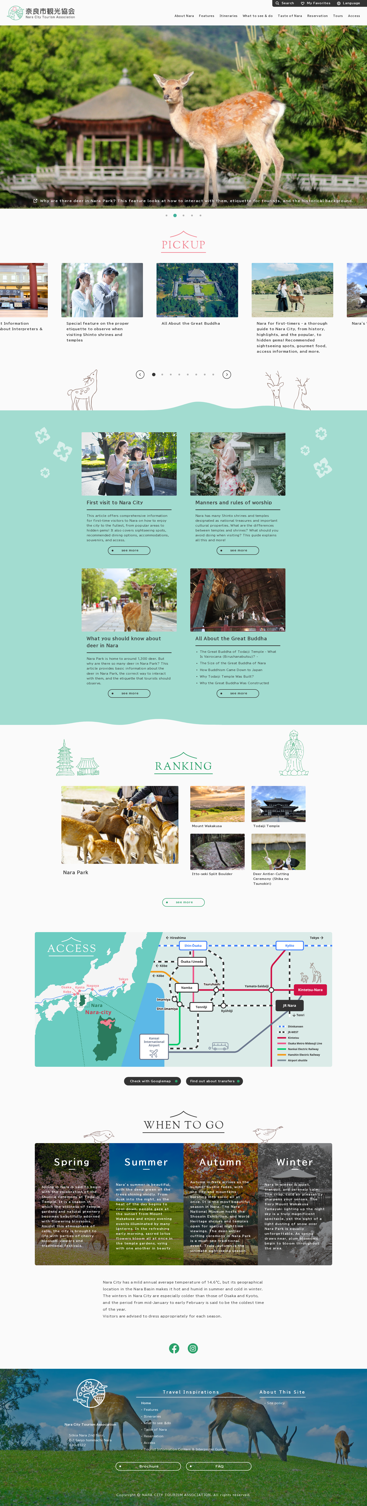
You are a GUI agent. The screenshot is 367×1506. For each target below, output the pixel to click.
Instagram (193, 1348)
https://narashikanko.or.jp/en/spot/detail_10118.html (217, 860)
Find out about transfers (212, 1081)
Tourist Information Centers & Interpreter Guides (185, 1449)
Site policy (276, 1403)
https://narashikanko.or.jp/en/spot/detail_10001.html (278, 807)
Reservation (317, 16)
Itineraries (229, 16)
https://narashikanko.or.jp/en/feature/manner (102, 303)
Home (146, 1403)
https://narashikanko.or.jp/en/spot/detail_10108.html (217, 807)
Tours (338, 16)
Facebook (174, 1348)
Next (227, 374)
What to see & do (258, 16)
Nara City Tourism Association (41, 12)
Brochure (149, 1466)
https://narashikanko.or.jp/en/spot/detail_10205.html (278, 860)
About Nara (184, 16)
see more (130, 550)
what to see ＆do (157, 1423)
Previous (140, 374)
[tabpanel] (183, 117)
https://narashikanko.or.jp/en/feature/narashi (292, 308)
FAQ (219, 1466)
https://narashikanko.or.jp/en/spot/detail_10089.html (119, 836)
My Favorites (318, 3)
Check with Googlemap (150, 1081)
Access (354, 16)
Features (206, 16)
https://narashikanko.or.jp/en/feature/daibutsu (197, 294)
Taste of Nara (290, 16)
